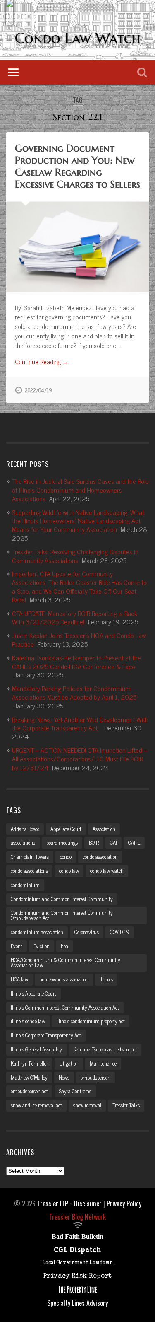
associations (23, 842)
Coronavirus (86, 932)
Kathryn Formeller (29, 1063)
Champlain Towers (30, 856)
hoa (64, 946)
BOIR (94, 842)
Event (16, 946)
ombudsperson (95, 1077)
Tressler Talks (126, 1105)
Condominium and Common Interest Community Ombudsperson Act (62, 915)
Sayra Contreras (75, 1091)
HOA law (19, 979)
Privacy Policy (124, 1203)
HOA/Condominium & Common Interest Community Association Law (65, 962)
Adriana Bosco (25, 828)
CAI (113, 842)
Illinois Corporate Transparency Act (46, 1035)
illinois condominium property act (90, 1021)
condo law (69, 870)
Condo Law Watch (78, 38)
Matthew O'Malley (29, 1077)
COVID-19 (119, 932)
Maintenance (103, 1063)
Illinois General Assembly (36, 1049)
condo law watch (107, 870)
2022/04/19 (38, 390)
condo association (100, 856)
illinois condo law (28, 1021)
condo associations (29, 870)
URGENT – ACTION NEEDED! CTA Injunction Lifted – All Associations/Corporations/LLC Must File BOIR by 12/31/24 (79, 758)
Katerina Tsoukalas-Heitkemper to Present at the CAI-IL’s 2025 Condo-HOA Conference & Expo (76, 662)
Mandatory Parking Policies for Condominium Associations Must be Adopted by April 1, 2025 (74, 692)
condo (66, 856)
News (64, 1077)
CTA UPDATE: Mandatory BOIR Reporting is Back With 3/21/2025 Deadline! (74, 617)
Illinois (106, 979)
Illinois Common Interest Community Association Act (65, 1007)
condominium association (37, 932)
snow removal (87, 1105)
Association (104, 828)
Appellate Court (65, 828)
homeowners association (63, 979)
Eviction (41, 946)
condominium (25, 884)
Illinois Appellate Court (33, 993)
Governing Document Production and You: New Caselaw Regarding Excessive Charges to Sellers (77, 166)
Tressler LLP (52, 1203)
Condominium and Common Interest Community (62, 898)
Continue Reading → (42, 362)
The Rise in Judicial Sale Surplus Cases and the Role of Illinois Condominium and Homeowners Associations (80, 490)
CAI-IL (134, 842)
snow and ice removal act (36, 1105)
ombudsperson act (29, 1091)
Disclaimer (88, 1203)
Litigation (69, 1063)
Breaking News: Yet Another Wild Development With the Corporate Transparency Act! (80, 723)
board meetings (62, 842)
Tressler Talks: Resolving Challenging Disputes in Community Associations (75, 556)
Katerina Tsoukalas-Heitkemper (105, 1049)
